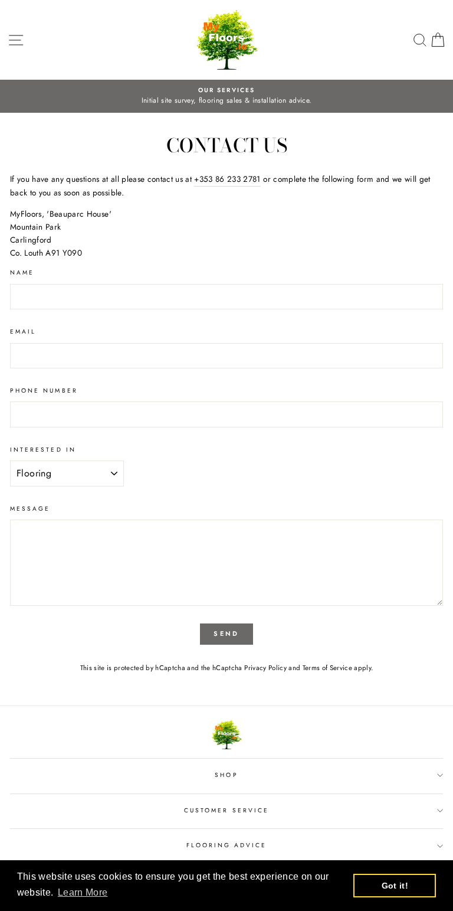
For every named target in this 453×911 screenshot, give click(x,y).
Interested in (43, 449)
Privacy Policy (265, 667)
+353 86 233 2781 (227, 179)
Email (23, 331)
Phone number (44, 390)
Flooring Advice (226, 845)
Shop (226, 774)
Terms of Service (327, 667)
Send (226, 633)
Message (30, 508)
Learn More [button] (82, 892)
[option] (226, 96)
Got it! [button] (395, 885)
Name (22, 272)
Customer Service (226, 810)
